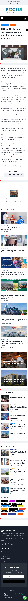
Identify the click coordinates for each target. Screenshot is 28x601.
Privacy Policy (4, 561)
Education (13, 404)
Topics (2, 551)
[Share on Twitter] (10, 175)
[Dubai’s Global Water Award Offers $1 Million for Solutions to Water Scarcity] (14, 262)
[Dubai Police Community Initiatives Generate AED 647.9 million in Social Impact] (14, 331)
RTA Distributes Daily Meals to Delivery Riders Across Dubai (18, 425)
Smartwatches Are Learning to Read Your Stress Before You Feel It (18, 481)
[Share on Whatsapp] (14, 175)
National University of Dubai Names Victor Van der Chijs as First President (18, 407)
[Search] (25, 18)
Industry (12, 431)
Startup (4, 514)
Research (12, 511)
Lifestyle (22, 508)
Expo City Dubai (6, 503)
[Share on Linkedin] (22, 175)
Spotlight (20, 511)
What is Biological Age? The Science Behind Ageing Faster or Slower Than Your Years (18, 462)
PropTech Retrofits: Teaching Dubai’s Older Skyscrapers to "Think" (18, 452)
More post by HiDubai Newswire (13, 201)
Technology (4, 270)
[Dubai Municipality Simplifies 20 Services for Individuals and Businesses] (14, 240)
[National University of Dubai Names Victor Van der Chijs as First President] (5, 408)
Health (12, 458)
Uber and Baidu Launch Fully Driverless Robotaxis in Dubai (18, 434)
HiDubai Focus (10, 597)
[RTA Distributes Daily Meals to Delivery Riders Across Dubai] (14, 218)
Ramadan (4, 511)
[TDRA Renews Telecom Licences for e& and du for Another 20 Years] (5, 471)
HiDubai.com (4, 554)
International (13, 508)
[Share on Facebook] (6, 175)
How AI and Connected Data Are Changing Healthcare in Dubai (17, 490)
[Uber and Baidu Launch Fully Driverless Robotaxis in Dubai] (5, 434)
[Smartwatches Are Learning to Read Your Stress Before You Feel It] (5, 481)
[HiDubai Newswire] (14, 196)
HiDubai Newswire (6, 42)
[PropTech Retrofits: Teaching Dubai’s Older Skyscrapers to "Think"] (5, 453)
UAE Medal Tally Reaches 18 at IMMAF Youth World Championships (18, 417)
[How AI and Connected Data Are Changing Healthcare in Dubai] (5, 490)
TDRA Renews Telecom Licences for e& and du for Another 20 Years (17, 471)
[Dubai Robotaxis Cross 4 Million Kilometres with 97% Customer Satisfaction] (14, 309)
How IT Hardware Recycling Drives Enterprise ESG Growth (18, 398)
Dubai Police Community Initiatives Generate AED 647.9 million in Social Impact (12, 343)
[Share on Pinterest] (18, 175)
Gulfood (13, 506)
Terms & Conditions (6, 558)
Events (12, 413)
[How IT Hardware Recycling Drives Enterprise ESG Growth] (5, 398)
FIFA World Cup (17, 503)
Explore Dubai (20, 501)
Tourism (13, 25)
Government (5, 25)
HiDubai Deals (4, 556)
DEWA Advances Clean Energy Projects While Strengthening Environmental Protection (12, 296)
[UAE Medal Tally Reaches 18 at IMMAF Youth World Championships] (5, 417)
